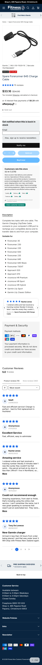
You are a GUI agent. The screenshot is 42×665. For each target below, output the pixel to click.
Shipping (16, 95)
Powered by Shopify (28, 659)
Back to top (21, 575)
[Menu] (3, 7)
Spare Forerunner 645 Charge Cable (21, 22)
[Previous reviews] (4, 307)
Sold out (28, 153)
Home (4, 22)
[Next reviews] (37, 307)
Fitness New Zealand (14, 659)
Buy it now (21, 160)
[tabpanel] (21, 256)
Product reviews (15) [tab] (11, 381)
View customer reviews (15, 205)
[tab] (7, 214)
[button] (38, 7)
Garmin (5, 65)
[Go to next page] (30, 549)
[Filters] (4, 388)
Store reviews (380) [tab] (30, 381)
